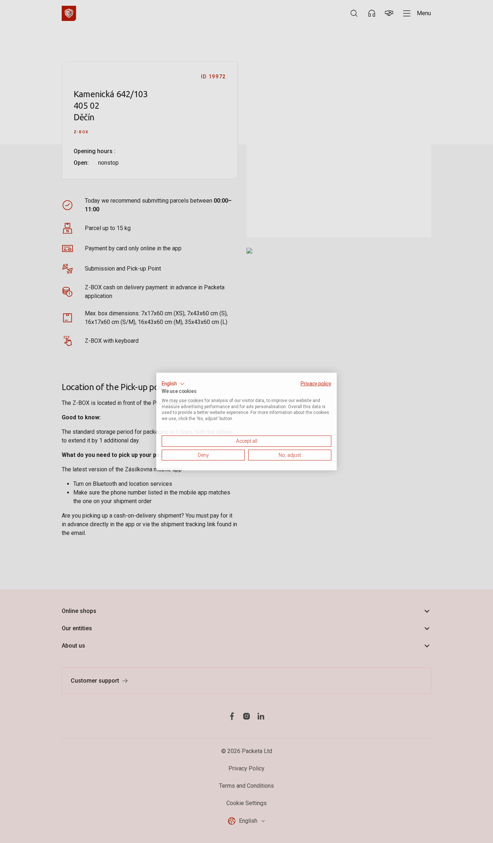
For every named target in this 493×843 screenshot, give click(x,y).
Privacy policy (316, 383)
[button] (173, 384)
